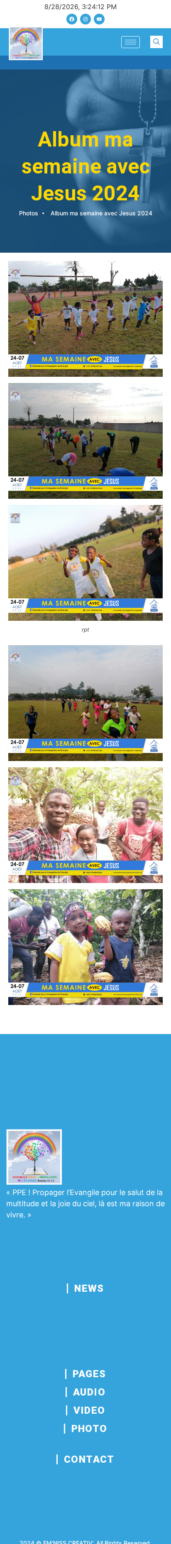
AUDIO (89, 1392)
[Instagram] (85, 19)
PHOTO (89, 1428)
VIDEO (89, 1410)
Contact (89, 1459)
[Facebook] (71, 19)
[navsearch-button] (156, 42)
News (89, 1288)
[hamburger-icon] (130, 42)
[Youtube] (99, 19)
